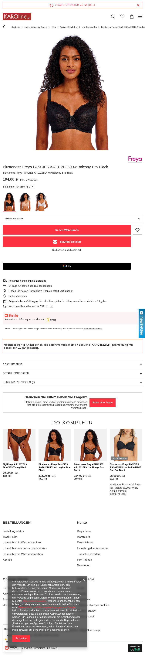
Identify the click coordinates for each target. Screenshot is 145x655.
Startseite (16, 27)
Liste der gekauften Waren (93, 548)
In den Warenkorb (67, 230)
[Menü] (141, 16)
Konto (82, 522)
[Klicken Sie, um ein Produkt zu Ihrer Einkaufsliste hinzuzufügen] (137, 230)
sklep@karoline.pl (89, 630)
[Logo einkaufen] (17, 16)
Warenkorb (83, 536)
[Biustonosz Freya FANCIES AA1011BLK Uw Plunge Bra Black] (90, 445)
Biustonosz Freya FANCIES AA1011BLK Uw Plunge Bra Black (89, 467)
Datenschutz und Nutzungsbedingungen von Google (47, 607)
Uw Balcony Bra (89, 27)
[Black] (9, 202)
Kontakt (7, 559)
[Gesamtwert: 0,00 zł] (132, 16)
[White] (41, 202)
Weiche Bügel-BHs (68, 27)
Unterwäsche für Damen (36, 27)
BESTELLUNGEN (17, 522)
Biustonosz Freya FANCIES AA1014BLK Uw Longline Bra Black (54, 467)
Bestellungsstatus (13, 531)
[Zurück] (6, 27)
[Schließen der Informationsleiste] (138, 5)
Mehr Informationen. (93, 329)
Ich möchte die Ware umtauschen (23, 553)
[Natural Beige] (25, 202)
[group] (72, 97)
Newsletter (83, 565)
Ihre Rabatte (84, 559)
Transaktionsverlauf (88, 553)
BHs (54, 27)
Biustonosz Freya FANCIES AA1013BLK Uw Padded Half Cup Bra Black (125, 467)
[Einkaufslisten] (122, 16)
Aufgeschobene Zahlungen (23, 301)
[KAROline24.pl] (101, 344)
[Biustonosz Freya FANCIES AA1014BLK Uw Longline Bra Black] (55, 445)
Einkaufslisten (85, 542)
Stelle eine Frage (102, 402)
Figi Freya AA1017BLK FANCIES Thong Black (15, 466)
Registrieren (84, 531)
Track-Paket (10, 536)
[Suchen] (113, 16)
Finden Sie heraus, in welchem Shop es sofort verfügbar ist (40, 291)
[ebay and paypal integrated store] (135, 648)
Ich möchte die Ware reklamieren (22, 542)
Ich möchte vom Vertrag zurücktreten (25, 548)
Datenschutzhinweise (34, 600)
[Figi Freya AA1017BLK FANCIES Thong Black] (19, 445)
